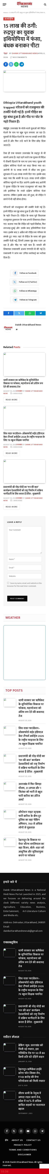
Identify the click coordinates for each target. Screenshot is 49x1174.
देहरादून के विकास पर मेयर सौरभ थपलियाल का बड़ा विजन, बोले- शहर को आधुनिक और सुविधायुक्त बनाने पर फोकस (31, 848)
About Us (17, 1140)
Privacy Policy (23, 1145)
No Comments (20, 57)
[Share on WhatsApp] (16, 64)
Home (5, 12)
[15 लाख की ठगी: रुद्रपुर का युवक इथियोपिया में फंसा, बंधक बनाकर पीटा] (24, 72)
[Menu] (4, 4)
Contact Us (33, 1140)
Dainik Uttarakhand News (25, 53)
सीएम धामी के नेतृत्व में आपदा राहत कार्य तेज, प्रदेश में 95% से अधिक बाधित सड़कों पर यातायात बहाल (31, 1101)
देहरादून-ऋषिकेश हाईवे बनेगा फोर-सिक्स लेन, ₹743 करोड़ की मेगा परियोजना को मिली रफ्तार (31, 1075)
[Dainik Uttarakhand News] (24, 4)
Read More (11, 400)
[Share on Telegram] (21, 64)
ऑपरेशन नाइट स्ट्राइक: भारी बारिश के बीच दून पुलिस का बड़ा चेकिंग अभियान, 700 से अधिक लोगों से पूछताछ (30, 820)
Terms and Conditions (23, 1150)
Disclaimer (24, 1154)
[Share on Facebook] (5, 64)
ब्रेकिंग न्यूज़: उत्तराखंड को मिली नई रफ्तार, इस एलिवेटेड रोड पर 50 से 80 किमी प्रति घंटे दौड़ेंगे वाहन (31, 1051)
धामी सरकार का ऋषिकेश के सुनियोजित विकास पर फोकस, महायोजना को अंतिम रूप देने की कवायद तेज (23, 383)
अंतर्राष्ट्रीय (8, 18)
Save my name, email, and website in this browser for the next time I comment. (24, 585)
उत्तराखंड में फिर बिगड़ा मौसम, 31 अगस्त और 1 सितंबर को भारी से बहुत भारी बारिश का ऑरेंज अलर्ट (30, 792)
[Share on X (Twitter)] (11, 64)
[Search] (44, 4)
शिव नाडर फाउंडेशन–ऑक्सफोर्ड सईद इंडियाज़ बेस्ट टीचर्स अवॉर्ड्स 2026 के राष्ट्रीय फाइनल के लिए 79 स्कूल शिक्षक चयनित (24, 437)
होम (6, 1140)
